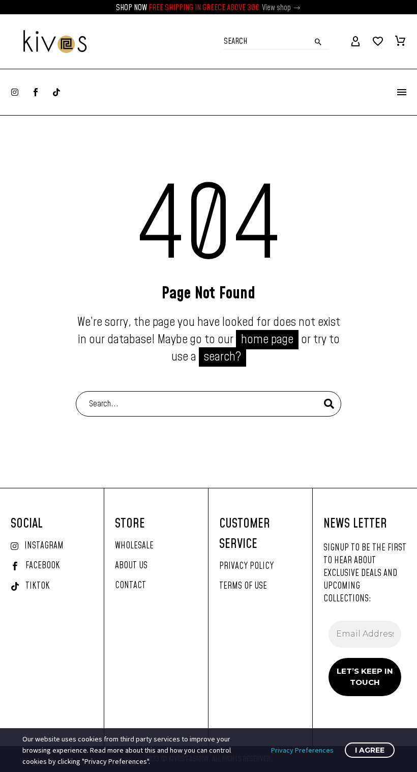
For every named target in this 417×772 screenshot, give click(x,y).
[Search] (329, 404)
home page (267, 339)
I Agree (369, 750)
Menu (401, 92)
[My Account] (355, 42)
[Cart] (400, 42)
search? (222, 357)
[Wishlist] (378, 42)
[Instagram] (15, 92)
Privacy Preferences (302, 750)
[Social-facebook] (36, 92)
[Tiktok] (56, 92)
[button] (297, 8)
